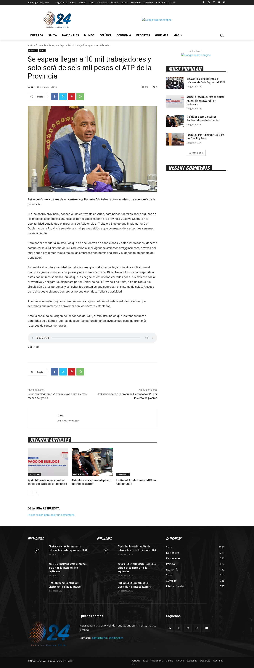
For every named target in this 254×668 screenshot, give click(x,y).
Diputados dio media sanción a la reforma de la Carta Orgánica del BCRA (206, 80)
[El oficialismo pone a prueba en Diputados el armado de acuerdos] (92, 462)
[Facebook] (203, 3)
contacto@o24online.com (107, 638)
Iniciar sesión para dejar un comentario (51, 514)
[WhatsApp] (80, 96)
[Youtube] (224, 3)
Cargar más (195, 152)
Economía (41, 45)
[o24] (43, 418)
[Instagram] (209, 3)
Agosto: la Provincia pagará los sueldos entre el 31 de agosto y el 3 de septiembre (47, 481)
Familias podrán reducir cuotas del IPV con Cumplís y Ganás (136, 481)
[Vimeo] (219, 3)
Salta (42, 50)
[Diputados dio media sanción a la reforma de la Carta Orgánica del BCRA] (175, 83)
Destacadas (34, 474)
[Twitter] (214, 3)
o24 (32, 86)
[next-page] (36, 492)
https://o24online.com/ (68, 420)
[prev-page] (30, 492)
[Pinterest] (71, 96)
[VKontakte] (206, 628)
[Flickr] (188, 628)
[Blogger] (169, 628)
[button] (221, 35)
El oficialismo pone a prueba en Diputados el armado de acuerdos (91, 481)
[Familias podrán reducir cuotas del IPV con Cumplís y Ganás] (136, 462)
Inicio (30, 45)
